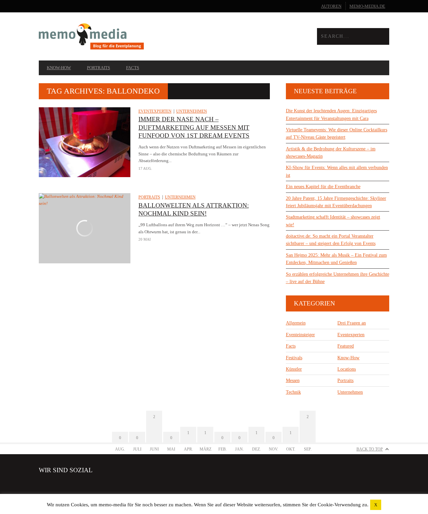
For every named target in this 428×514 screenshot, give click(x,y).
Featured (345, 346)
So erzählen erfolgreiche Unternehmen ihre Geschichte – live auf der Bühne (337, 278)
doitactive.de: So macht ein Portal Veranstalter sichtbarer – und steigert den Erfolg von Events (331, 240)
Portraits (98, 67)
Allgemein (296, 323)
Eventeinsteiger (300, 334)
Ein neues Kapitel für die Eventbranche (323, 186)
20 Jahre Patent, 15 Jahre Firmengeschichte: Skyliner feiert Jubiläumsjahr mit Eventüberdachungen (336, 202)
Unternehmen (191, 111)
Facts (132, 67)
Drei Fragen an (351, 323)
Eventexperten (155, 111)
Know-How (59, 67)
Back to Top (369, 449)
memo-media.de (367, 6)
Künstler (294, 369)
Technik (293, 392)
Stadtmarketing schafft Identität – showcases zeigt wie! (333, 221)
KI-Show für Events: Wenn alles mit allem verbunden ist (337, 171)
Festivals (294, 357)
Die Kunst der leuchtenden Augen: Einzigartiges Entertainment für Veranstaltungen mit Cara (331, 114)
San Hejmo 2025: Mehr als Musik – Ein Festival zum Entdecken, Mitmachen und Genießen (336, 259)
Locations (346, 369)
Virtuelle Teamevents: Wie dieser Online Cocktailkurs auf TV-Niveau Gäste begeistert (336, 133)
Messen (293, 380)
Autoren (331, 6)
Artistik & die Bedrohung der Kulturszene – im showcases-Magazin (331, 152)
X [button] (375, 504)
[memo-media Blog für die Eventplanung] (126, 36)
